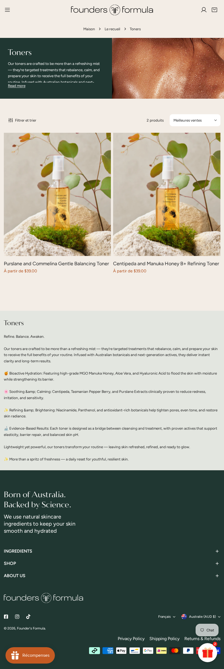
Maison (89, 29)
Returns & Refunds (202, 638)
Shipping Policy (164, 638)
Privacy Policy (131, 638)
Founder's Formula (31, 628)
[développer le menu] (7, 10)
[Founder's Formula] (112, 10)
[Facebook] (5, 617)
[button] (214, 10)
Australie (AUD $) (202, 616)
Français (164, 616)
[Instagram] (17, 617)
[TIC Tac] (28, 617)
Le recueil (112, 29)
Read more (16, 85)
